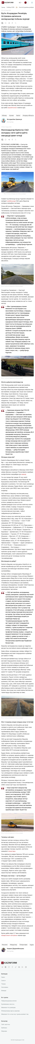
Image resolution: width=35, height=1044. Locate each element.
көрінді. (24, 474)
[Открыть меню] (32, 2)
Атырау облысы (28, 115)
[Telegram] (9, 23)
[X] (16, 23)
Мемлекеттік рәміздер (8, 1007)
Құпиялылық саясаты (7, 1004)
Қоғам (11, 115)
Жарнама (4, 1031)
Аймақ (4, 115)
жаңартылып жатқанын (9, 935)
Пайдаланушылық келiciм (8, 1001)
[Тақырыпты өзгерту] (26, 2)
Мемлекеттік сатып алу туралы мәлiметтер (14, 1014)
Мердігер (13, 945)
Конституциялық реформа (27, 7)
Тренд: (3, 7)
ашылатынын (12, 107)
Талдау (3, 984)
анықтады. (12, 851)
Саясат (3, 980)
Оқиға (3, 977)
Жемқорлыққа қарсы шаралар (10, 1011)
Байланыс (4, 1028)
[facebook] (12, 967)
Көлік (18, 115)
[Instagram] (2, 23)
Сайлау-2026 (10, 7)
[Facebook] (12, 23)
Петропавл (23, 945)
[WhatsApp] (6, 23)
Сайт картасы (5, 1024)
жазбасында (11, 201)
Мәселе (4, 945)
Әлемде (3, 990)
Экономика (4, 987)
